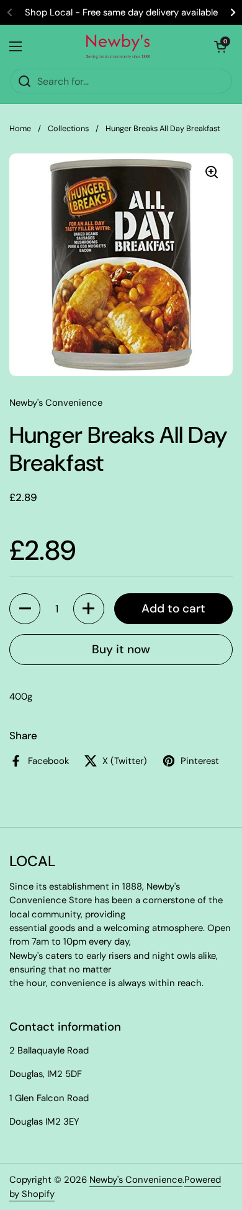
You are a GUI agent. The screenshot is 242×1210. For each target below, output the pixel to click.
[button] (24, 608)
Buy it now (121, 649)
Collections (68, 128)
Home (20, 128)
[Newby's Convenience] (118, 46)
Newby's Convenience (135, 1180)
